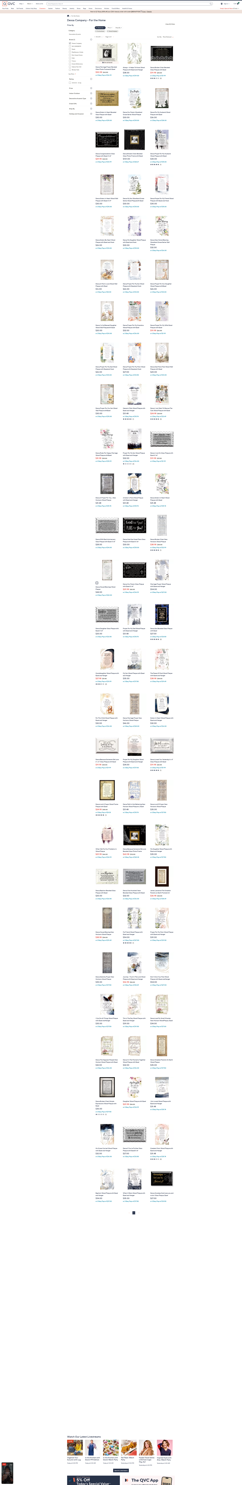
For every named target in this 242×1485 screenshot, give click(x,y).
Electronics (98, 8)
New (12, 8)
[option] (121, 11)
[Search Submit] (211, 3)
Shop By (72, 109)
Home (90, 8)
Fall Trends (20, 8)
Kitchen (106, 8)
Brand (72, 39)
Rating (71, 79)
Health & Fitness (127, 8)
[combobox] (128, 4)
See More (72, 74)
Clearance (42, 8)
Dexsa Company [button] (113, 31)
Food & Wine (116, 8)
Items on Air (39, 3)
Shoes (78, 8)
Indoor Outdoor (74, 93)
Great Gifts (73, 104)
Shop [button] (20, 3)
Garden (50, 8)
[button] (222, 4)
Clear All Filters (170, 24)
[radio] (97, 583)
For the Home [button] (100, 31)
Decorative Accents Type (77, 98)
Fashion (57, 8)
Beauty (65, 8)
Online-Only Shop (31, 8)
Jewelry (71, 8)
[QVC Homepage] (68, 16)
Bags (84, 8)
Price (71, 88)
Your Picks (5, 8)
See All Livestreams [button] (121, 1470)
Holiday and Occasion (76, 114)
